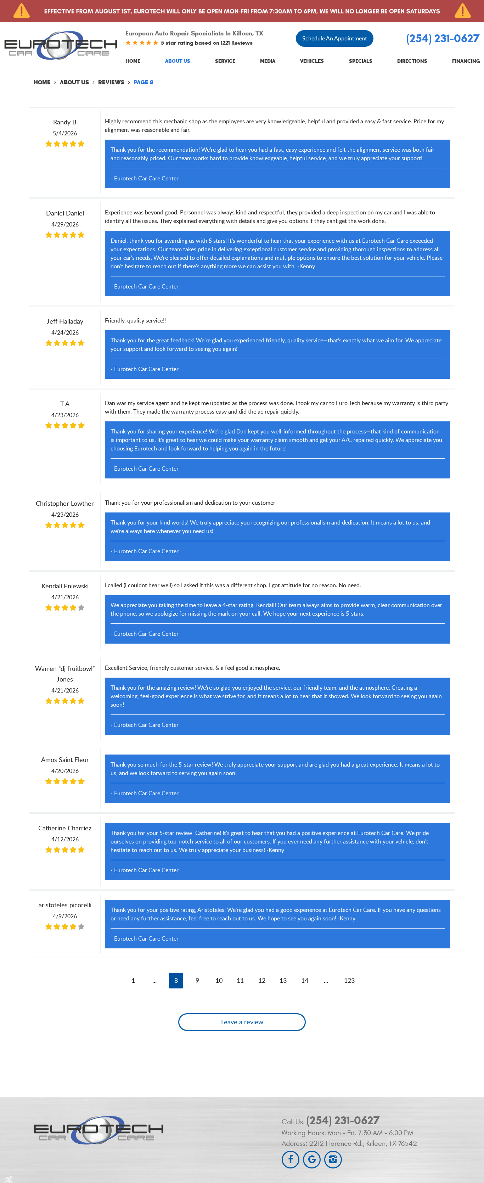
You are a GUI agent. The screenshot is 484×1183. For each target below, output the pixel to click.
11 (240, 980)
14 (304, 980)
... (154, 980)
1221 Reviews (237, 42)
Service (225, 61)
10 (219, 980)
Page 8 (143, 82)
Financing (466, 61)
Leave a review (242, 1021)
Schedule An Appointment (334, 38)
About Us (177, 61)
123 (349, 980)
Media (267, 61)
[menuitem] (132, 61)
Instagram (333, 1159)
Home (132, 61)
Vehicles (312, 61)
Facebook (290, 1159)
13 (283, 980)
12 (261, 980)
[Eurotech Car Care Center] (60, 45)
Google (312, 1159)
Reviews (111, 82)
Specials (360, 61)
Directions (412, 61)
